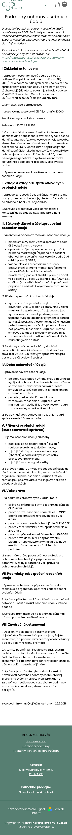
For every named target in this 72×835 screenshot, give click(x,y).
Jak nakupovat (36, 741)
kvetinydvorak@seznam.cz (36, 770)
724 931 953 (36, 774)
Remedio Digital (34, 809)
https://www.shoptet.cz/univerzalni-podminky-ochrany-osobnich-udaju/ (33, 59)
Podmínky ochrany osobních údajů (36, 751)
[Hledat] (47, 4)
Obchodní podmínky (36, 746)
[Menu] (64, 4)
